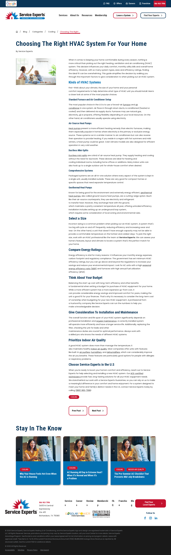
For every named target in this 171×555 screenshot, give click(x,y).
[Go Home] (17, 32)
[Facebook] (145, 518)
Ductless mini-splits (78, 155)
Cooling (74, 397)
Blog (132, 503)
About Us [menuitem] (74, 15)
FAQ (107, 3)
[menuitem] (10, 550)
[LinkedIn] (156, 518)
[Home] (25, 15)
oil (80, 114)
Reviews (89, 503)
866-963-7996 (159, 4)
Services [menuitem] (63, 15)
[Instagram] (150, 518)
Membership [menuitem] (101, 15)
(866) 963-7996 (83, 390)
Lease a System (123, 15)
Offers (119, 3)
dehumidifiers (113, 352)
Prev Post (76, 410)
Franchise (146, 3)
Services (68, 503)
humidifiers (96, 352)
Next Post (96, 410)
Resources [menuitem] (87, 15)
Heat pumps (75, 128)
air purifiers (84, 352)
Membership (102, 503)
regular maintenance (106, 321)
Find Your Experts (151, 15)
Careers (132, 3)
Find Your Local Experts (149, 503)
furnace (127, 104)
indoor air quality (99, 349)
